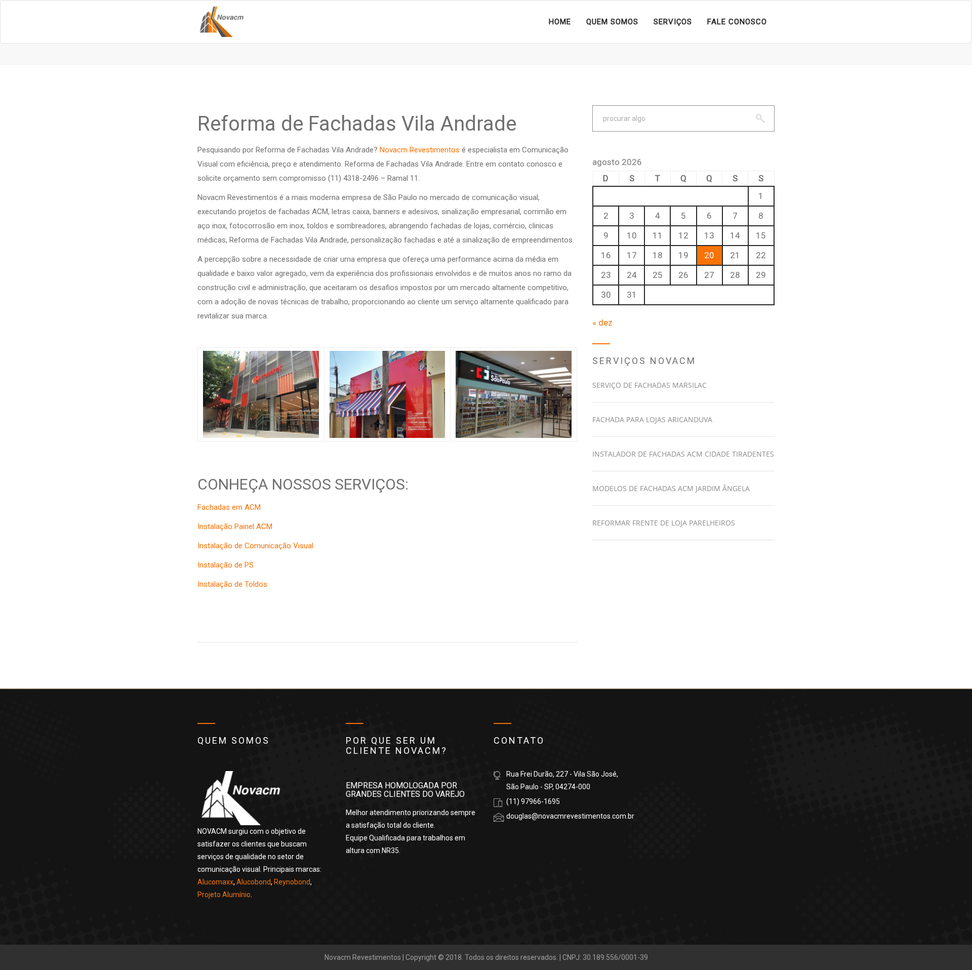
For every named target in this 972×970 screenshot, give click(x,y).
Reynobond (292, 882)
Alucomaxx (215, 882)
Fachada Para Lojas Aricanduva (652, 419)
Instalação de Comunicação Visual (255, 545)
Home (560, 21)
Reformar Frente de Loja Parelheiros (663, 523)
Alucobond (253, 882)
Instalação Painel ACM (234, 526)
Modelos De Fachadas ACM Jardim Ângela (671, 488)
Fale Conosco (737, 21)
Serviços (673, 21)
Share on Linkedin (262, 611)
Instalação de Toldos (232, 584)
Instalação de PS (225, 565)
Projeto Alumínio (224, 895)
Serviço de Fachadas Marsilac (649, 385)
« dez (602, 322)
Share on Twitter (235, 611)
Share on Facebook (208, 611)
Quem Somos (612, 21)
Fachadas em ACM (229, 507)
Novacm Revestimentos (420, 149)
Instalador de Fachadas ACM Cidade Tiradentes (683, 454)
